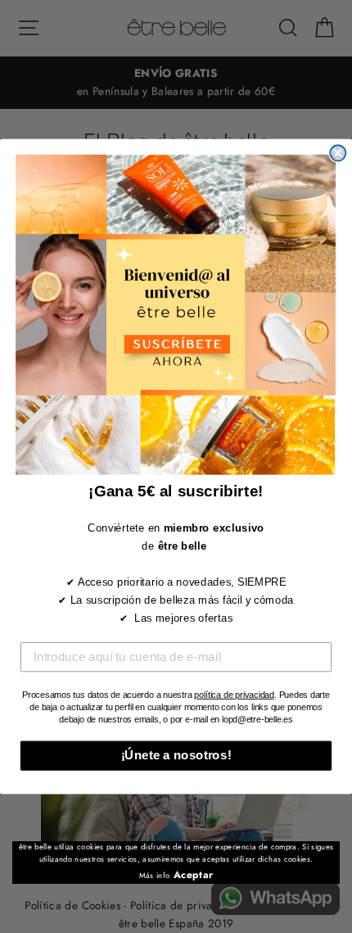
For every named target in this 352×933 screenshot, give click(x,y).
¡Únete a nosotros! (176, 755)
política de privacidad (233, 694)
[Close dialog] (337, 153)
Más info (154, 875)
